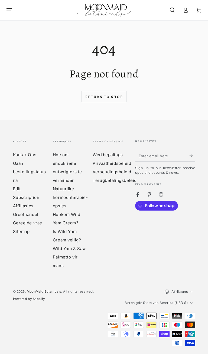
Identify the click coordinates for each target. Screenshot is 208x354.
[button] (172, 10)
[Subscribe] (192, 156)
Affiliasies (23, 205)
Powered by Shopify (29, 299)
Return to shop (104, 96)
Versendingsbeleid (112, 171)
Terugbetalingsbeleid (114, 180)
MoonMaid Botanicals (44, 291)
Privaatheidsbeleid (112, 163)
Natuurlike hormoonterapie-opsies (70, 197)
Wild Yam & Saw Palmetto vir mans (69, 257)
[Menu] (9, 10)
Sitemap (21, 231)
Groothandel (25, 214)
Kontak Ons (25, 154)
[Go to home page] (104, 10)
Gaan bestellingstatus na (29, 172)
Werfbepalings (108, 154)
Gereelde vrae (27, 222)
